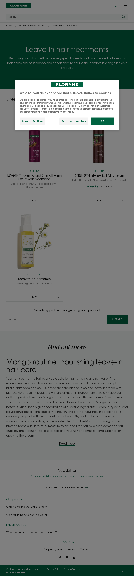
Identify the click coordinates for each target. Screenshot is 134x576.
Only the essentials (73, 121)
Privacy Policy (66, 111)
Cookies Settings (32, 121)
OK (102, 121)
